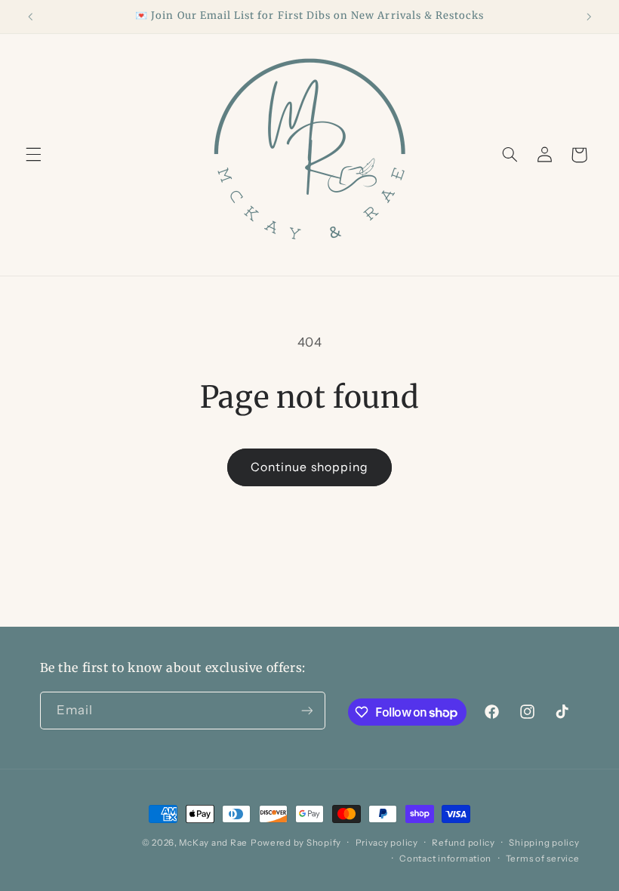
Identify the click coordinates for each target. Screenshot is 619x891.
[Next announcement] (588, 16)
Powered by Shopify (296, 842)
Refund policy (463, 842)
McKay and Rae (213, 842)
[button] (33, 154)
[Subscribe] (306, 710)
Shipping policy (544, 842)
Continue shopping (309, 467)
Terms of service (543, 858)
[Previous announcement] (30, 16)
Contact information (445, 858)
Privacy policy (387, 842)
